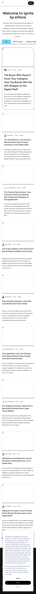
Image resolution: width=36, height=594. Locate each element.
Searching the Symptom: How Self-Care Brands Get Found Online (17, 302)
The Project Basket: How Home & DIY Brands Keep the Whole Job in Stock (18, 250)
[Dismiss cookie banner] (30, 533)
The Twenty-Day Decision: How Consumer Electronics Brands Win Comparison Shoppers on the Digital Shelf (17, 196)
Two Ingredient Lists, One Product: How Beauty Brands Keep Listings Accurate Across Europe (16, 356)
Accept (18, 582)
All (6, 42)
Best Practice (18, 42)
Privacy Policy (22, 563)
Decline (18, 587)
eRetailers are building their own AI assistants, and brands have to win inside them (17, 460)
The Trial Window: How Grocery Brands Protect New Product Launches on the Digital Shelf (17, 142)
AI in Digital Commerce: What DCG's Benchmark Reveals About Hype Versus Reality (17, 408)
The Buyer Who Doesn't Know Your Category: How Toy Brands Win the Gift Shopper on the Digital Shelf (18, 82)
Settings (18, 578)
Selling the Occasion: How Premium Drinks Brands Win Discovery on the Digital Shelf (17, 513)
